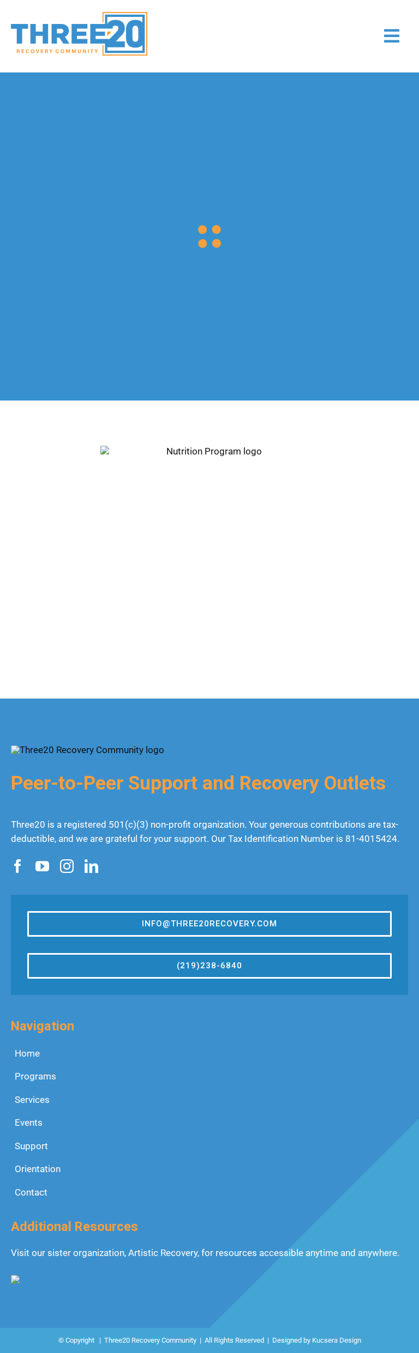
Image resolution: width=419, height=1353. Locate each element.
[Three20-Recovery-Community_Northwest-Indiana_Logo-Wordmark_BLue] (79, 16)
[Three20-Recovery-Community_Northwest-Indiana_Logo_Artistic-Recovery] (60, 1279)
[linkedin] (91, 866)
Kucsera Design (336, 1340)
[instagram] (67, 866)
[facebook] (18, 866)
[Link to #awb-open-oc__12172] (391, 36)
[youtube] (42, 866)
